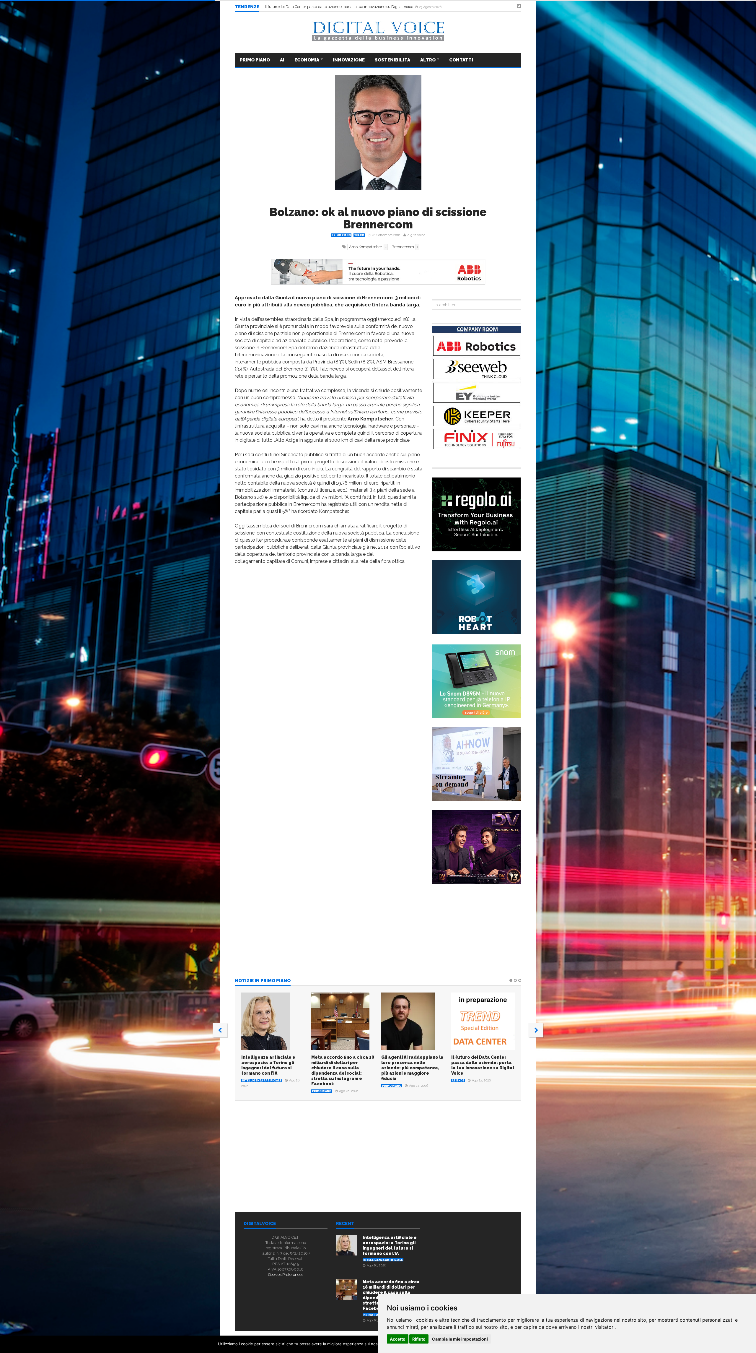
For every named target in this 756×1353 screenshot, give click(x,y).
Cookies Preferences (285, 1274)
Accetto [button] (397, 1338)
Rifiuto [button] (419, 1338)
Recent (345, 1224)
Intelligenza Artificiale (261, 1080)
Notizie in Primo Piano (263, 981)
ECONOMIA (307, 60)
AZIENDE (458, 1080)
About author (302, 1173)
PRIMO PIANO (255, 60)
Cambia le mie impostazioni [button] (460, 1338)
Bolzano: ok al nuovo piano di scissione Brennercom (378, 218)
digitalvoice (416, 235)
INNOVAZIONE (349, 60)
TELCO (359, 235)
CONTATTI (461, 60)
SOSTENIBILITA (392, 60)
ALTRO (428, 60)
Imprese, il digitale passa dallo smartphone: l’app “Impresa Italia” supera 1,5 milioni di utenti (345, 8)
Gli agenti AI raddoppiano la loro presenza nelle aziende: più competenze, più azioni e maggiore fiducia (412, 1068)
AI (282, 60)
